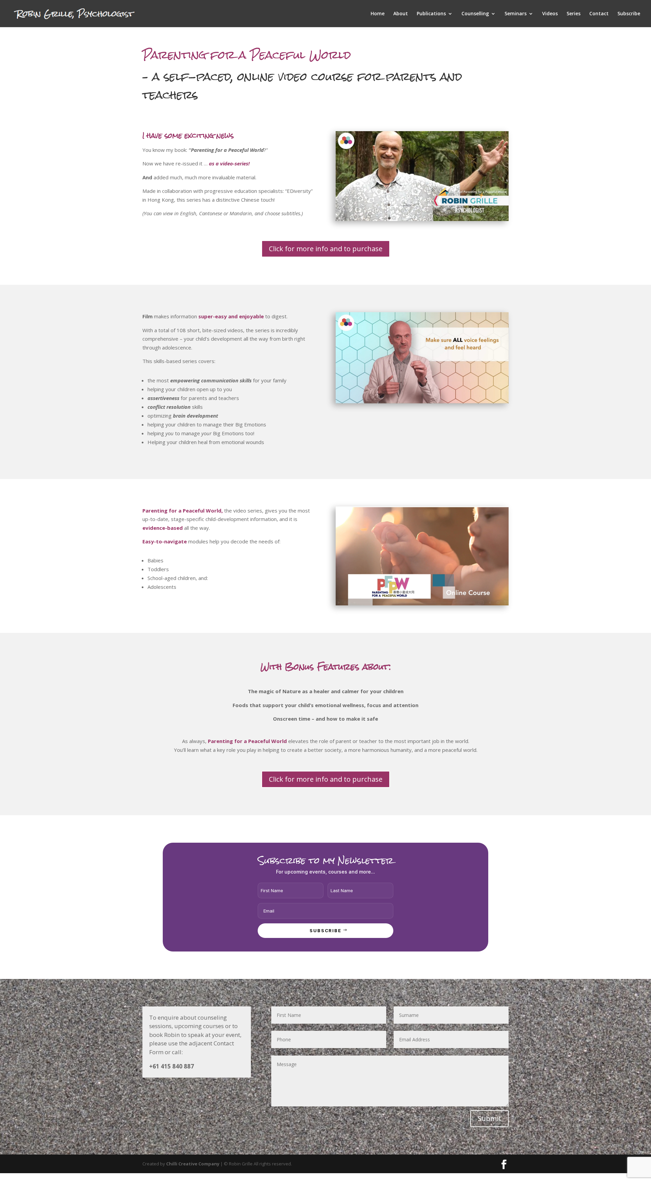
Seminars (516, 14)
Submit (489, 1118)
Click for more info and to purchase (325, 248)
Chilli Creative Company (192, 1164)
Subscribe (628, 14)
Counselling (475, 14)
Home (377, 14)
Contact (599, 14)
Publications (431, 14)
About (400, 14)
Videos (550, 14)
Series (573, 14)
